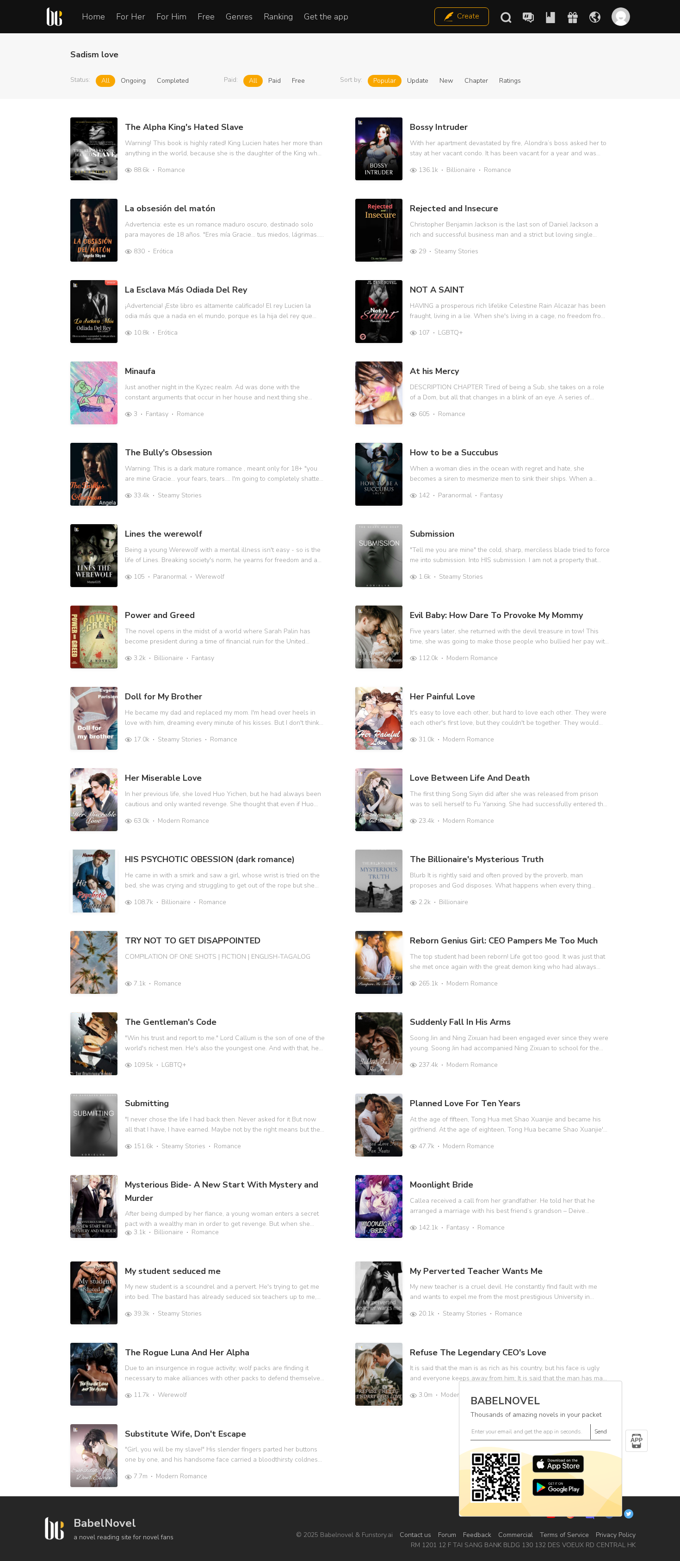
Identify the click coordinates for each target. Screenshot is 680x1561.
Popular (384, 80)
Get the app (326, 16)
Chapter (476, 80)
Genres (239, 16)
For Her (130, 16)
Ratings (510, 80)
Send (600, 1431)
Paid (274, 80)
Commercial (515, 1534)
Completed (173, 80)
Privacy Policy (616, 1534)
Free (206, 16)
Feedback (477, 1534)
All (105, 80)
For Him (171, 16)
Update (417, 80)
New (446, 80)
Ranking (278, 16)
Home (93, 16)
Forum (447, 1534)
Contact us (415, 1534)
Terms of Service (564, 1534)
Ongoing (133, 80)
